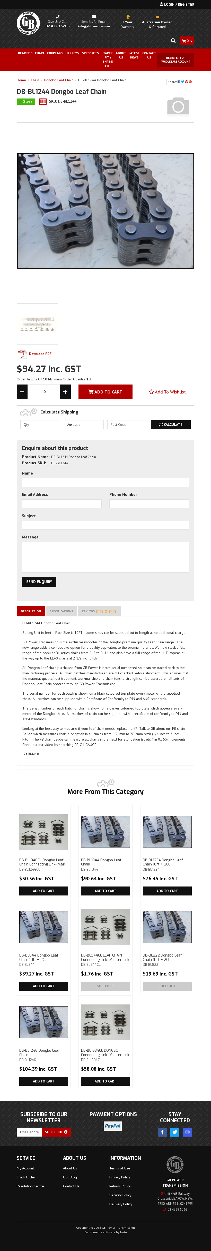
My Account (25, 1168)
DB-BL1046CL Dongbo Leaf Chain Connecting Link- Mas (42, 865)
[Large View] (37, 323)
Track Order (26, 1177)
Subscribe (54, 1132)
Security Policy (120, 1195)
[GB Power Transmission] (28, 23)
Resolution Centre (30, 1186)
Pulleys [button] (72, 53)
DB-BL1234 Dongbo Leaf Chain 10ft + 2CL (163, 865)
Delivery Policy (120, 1204)
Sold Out (105, 986)
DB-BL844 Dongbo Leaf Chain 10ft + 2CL (38, 960)
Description (31, 611)
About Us (121, 55)
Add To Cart (107, 392)
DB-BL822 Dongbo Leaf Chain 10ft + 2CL (162, 960)
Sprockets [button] (90, 53)
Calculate (172, 424)
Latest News (134, 55)
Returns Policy (120, 1186)
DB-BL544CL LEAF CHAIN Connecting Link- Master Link (105, 960)
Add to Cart (44, 891)
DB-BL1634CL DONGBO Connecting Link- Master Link (105, 1055)
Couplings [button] (55, 53)
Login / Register (178, 4)
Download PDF (39, 354)
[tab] (31, 611)
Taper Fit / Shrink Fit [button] (108, 59)
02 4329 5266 (177, 1209)
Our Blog (70, 1177)
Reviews (88, 611)
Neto (123, 1232)
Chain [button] (39, 53)
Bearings (25, 53)
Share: (173, 82)
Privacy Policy (119, 1177)
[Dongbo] (178, 106)
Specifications (61, 611)
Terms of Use (119, 1168)
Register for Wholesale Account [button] (175, 59)
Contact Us (149, 55)
